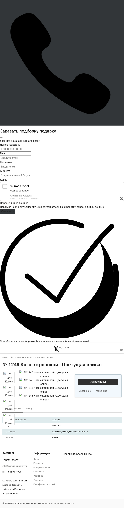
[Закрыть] (1, 137)
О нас (36, 459)
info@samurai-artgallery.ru (14, 466)
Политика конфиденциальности (58, 503)
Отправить (7, 211)
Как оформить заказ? (44, 484)
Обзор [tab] (29, 408)
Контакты (38, 463)
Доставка (38, 480)
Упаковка (38, 476)
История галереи (41, 467)
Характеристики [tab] (13, 408)
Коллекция (38, 471)
